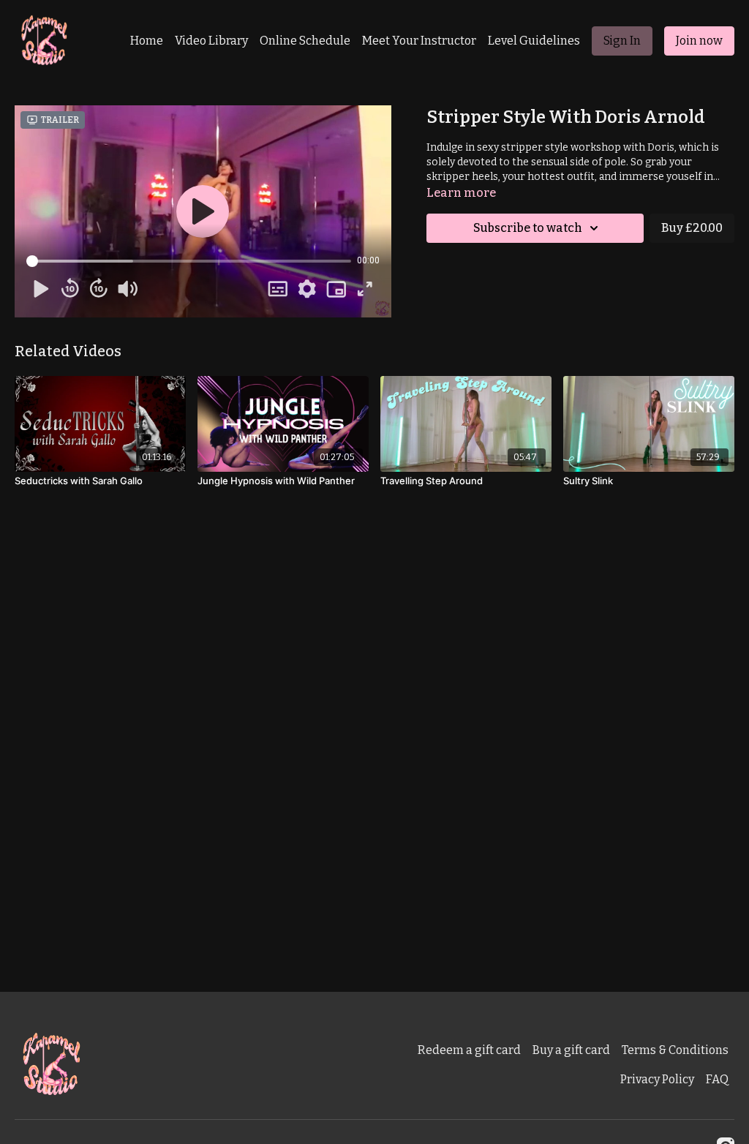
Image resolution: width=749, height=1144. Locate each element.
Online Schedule (305, 41)
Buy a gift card (571, 1050)
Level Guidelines (534, 41)
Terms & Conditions (675, 1050)
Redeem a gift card (469, 1050)
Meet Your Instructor (419, 41)
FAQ (717, 1079)
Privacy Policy (657, 1079)
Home (146, 41)
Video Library (211, 41)
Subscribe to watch (527, 228)
